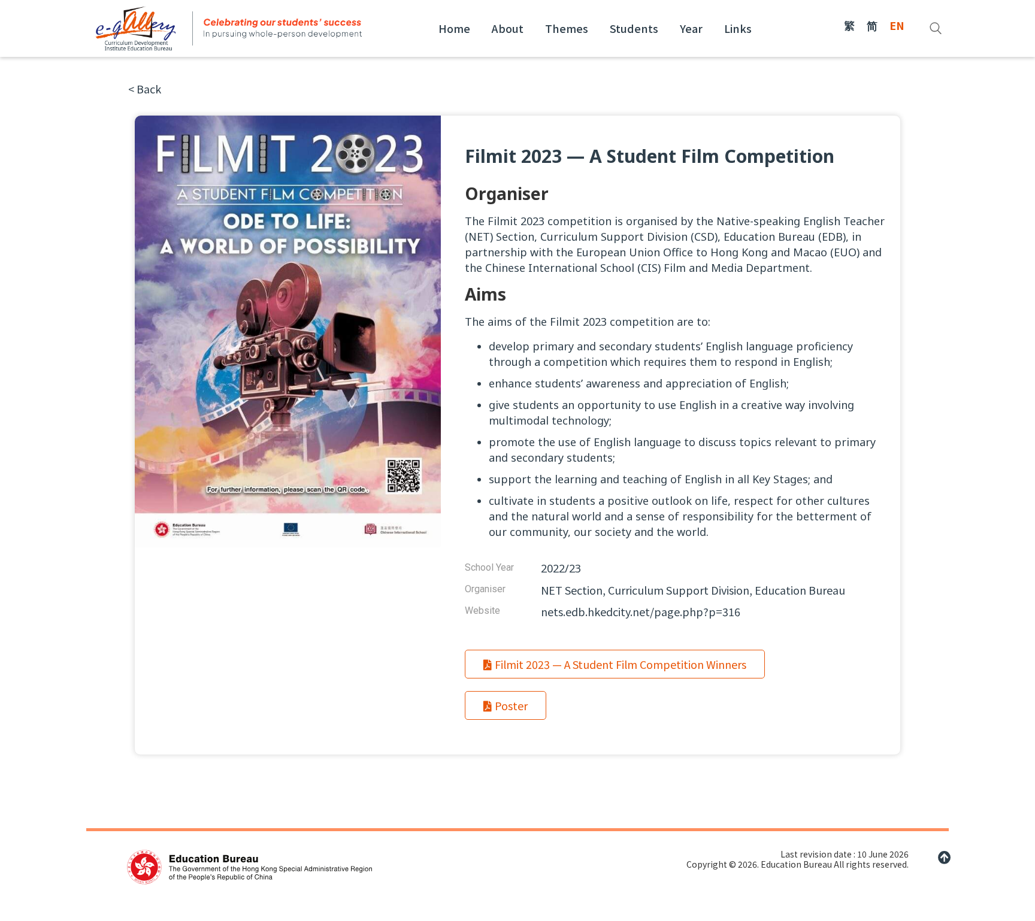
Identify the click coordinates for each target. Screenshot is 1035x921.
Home (454, 28)
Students (634, 28)
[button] (144, 88)
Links (738, 28)
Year (691, 28)
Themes (566, 28)
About (507, 28)
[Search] (936, 28)
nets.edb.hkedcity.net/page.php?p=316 (640, 611)
